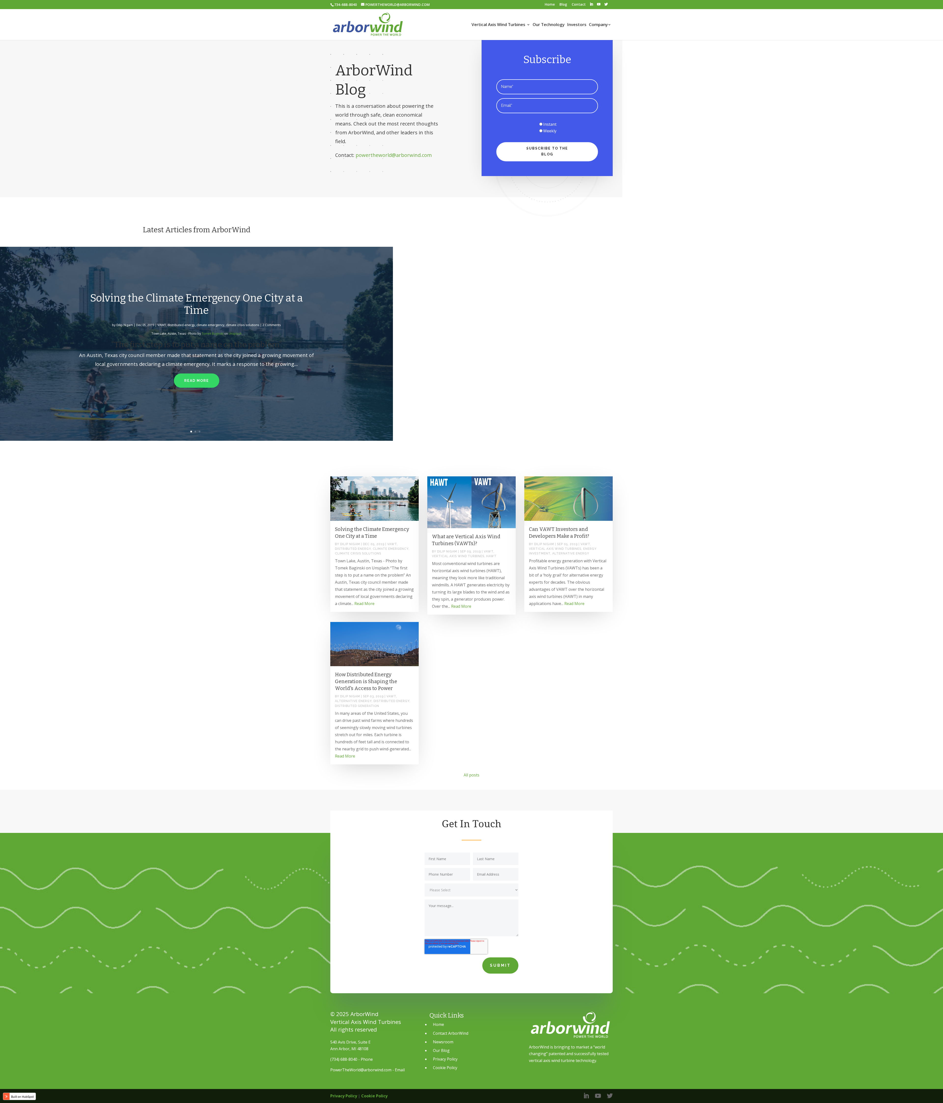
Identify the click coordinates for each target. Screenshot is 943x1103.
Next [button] (392, 344)
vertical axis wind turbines (458, 556)
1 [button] (192, 431)
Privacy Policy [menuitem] (445, 1059)
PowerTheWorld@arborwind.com (360, 1070)
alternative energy (570, 553)
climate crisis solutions (242, 325)
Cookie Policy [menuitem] (445, 1067)
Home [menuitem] (550, 4)
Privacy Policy (343, 1096)
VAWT (161, 325)
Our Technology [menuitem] (549, 24)
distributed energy (181, 325)
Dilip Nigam (124, 325)
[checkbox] (547, 127)
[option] (196, 344)
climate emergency (210, 325)
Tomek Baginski (212, 333)
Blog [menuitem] (563, 4)
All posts (471, 775)
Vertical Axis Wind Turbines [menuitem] (498, 24)
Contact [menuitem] (579, 4)
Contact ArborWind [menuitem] (450, 1033)
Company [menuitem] (598, 24)
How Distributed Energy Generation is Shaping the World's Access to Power (366, 681)
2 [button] (196, 431)
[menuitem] (591, 4)
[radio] (547, 124)
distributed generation (357, 706)
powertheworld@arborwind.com (394, 155)
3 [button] (201, 431)
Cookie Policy (374, 1096)
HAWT (491, 556)
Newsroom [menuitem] (443, 1042)
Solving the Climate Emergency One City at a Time (196, 304)
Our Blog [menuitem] (441, 1050)
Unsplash (235, 333)
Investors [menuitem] (576, 24)
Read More (196, 381)
